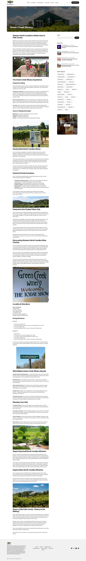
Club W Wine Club (69, 79)
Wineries (67, 109)
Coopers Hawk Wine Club (62, 81)
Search (58, 35)
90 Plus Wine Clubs (61, 74)
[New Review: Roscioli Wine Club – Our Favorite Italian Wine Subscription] (59, 66)
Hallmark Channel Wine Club (71, 84)
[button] (67, 2)
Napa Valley (74, 89)
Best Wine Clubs (75, 2)
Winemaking (60, 109)
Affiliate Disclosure (48, 546)
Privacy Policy (51, 548)
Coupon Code (71, 81)
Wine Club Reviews (21, 479)
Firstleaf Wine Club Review (24, 235)
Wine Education (61, 104)
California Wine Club (70, 74)
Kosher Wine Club (70, 86)
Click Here (67, 125)
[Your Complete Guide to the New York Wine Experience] (59, 47)
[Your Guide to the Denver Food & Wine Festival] (59, 53)
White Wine (69, 99)
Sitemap (43, 549)
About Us (36, 546)
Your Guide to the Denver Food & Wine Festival (70, 52)
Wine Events (68, 104)
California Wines (61, 79)
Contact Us (41, 546)
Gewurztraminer (61, 84)
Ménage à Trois (61, 89)
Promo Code (70, 94)
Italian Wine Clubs (61, 86)
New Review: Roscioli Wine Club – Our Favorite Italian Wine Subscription (70, 66)
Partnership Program (36, 548)
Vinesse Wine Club (61, 99)
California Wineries (71, 76)
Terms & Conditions (44, 548)
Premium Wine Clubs (61, 94)
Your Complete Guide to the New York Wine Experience (70, 47)
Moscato (68, 89)
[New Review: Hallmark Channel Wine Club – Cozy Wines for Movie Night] (59, 59)
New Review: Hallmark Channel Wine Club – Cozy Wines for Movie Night (70, 59)
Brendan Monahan (65, 45)
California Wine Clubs (61, 76)
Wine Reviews (71, 107)
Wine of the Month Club (62, 107)
